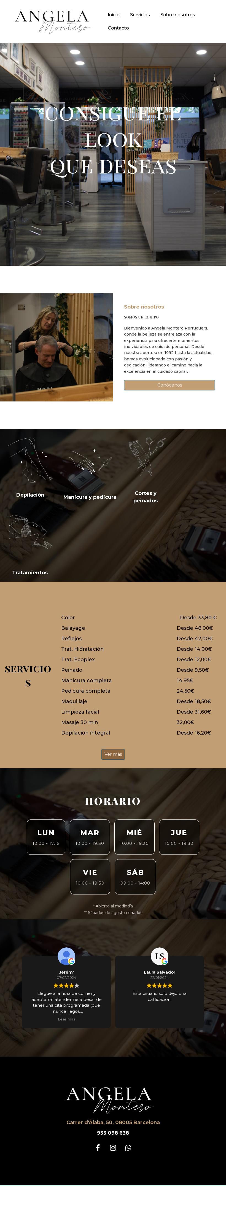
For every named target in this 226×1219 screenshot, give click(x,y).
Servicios (140, 14)
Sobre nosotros (177, 14)
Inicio (114, 14)
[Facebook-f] (98, 1148)
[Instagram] (113, 1148)
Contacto (118, 28)
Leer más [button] (66, 1019)
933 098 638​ (113, 1133)
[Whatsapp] (128, 1148)
